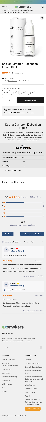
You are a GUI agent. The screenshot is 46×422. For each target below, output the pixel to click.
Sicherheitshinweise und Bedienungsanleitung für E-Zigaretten (34, 379)
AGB (3, 387)
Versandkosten (12, 81)
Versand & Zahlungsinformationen (10, 364)
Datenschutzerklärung (9, 377)
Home (4, 10)
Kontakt (4, 391)
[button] (12, 72)
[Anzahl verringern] (5, 100)
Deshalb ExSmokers (8, 360)
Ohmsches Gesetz (31, 389)
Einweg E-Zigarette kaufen (34, 367)
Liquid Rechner (30, 392)
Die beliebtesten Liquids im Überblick (20, 10)
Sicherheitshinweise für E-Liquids (34, 372)
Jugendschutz (7, 369)
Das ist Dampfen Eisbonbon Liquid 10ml (15, 12)
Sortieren (17, 242)
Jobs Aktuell (6, 373)
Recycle (27, 396)
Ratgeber (28, 360)
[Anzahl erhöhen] (13, 100)
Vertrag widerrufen (33, 409)
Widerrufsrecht (7, 384)
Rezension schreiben (34, 234)
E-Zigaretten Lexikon (32, 363)
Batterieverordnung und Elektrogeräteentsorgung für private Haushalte (33, 402)
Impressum (6, 380)
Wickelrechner (30, 385)
